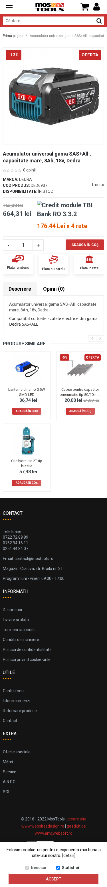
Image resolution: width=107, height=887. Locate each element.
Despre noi (12, 609)
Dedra (25, 179)
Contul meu (13, 690)
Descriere (20, 289)
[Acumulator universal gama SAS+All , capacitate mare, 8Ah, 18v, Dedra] (53, 95)
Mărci (8, 762)
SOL (6, 791)
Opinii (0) (54, 289)
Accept (53, 879)
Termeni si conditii (19, 629)
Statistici (70, 867)
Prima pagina (13, 36)
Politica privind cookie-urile (27, 659)
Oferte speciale (17, 752)
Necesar (39, 867)
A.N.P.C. (9, 782)
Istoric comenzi (16, 700)
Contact (10, 720)
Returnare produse (20, 710)
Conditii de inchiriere (21, 639)
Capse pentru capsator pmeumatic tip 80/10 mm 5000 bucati (80, 394)
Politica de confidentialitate (27, 649)
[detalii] (68, 855)
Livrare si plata (16, 619)
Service (9, 772)
